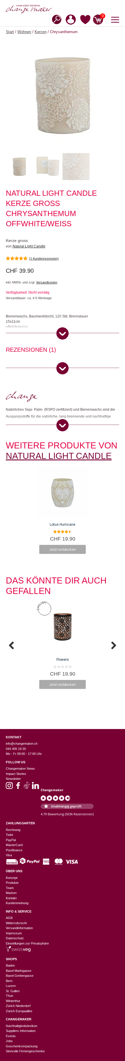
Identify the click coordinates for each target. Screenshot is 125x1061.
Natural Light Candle (28, 246)
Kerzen (41, 32)
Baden (10, 965)
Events (11, 1036)
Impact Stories (16, 773)
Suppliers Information (20, 1031)
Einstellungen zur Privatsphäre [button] (27, 943)
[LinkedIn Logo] (35, 787)
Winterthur (13, 1001)
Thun (9, 995)
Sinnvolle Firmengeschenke (25, 1051)
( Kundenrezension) (44, 258)
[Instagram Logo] (9, 787)
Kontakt (11, 898)
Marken (11, 893)
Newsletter (13, 778)
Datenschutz (15, 938)
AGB (9, 918)
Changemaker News (20, 768)
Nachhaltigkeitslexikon (21, 1026)
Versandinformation (19, 928)
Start (10, 32)
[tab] (31, 350)
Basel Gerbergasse (19, 975)
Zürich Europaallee (19, 1011)
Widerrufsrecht (16, 923)
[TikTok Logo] (26, 787)
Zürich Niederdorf (18, 1006)
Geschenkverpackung (22, 1046)
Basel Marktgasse (18, 970)
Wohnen (24, 32)
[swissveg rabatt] (18, 950)
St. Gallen (12, 991)
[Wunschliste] (85, 21)
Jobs (9, 1041)
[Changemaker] (62, 9)
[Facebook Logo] (18, 787)
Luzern (11, 986)
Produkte (12, 882)
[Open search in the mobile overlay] (55, 19)
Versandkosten (46, 282)
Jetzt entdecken (62, 549)
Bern (9, 981)
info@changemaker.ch (22, 743)
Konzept (11, 877)
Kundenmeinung (17, 903)
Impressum (14, 933)
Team (10, 888)
